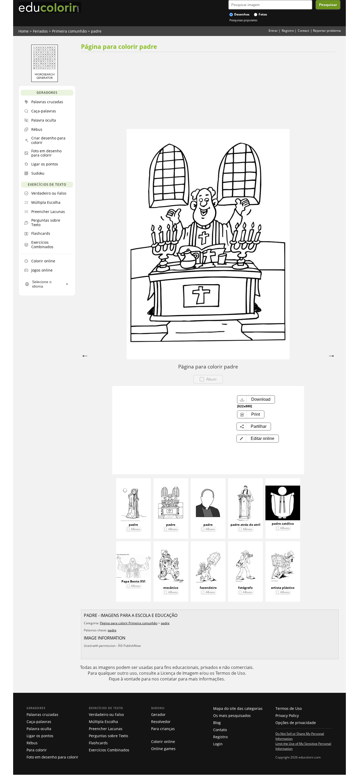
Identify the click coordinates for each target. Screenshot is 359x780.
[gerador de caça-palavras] (44, 80)
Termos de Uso (288, 708)
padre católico (283, 523)
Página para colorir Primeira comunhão (128, 623)
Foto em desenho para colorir (52, 757)
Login (218, 743)
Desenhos (241, 14)
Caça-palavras (39, 721)
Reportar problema (327, 30)
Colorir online (163, 741)
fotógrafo (245, 587)
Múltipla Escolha (103, 721)
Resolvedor (161, 721)
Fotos (262, 14)
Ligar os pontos (40, 735)
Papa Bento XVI (133, 581)
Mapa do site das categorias (238, 708)
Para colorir (37, 749)
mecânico (170, 587)
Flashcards (98, 742)
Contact (303, 30)
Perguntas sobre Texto (108, 735)
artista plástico (282, 587)
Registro (288, 30)
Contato (220, 729)
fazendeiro (208, 587)
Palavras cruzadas (42, 714)
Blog (217, 722)
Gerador (158, 714)
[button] (258, 439)
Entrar (273, 30)
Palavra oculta (39, 728)
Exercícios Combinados (109, 749)
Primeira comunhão (69, 31)
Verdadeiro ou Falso (106, 714)
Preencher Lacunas (105, 728)
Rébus (32, 742)
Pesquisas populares (243, 20)
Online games (163, 748)
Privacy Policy (287, 715)
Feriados (40, 31)
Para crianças (163, 728)
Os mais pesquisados (232, 715)
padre (96, 31)
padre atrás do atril (245, 524)
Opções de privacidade (295, 722)
